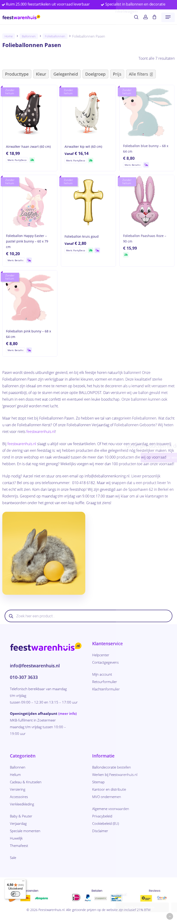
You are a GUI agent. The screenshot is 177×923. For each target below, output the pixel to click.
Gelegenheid (65, 74)
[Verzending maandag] (146, 165)
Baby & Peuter (21, 816)
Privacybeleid (102, 816)
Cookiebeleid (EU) (105, 823)
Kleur (41, 74)
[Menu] (23, 882)
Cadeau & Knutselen (25, 782)
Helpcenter (100, 655)
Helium (15, 774)
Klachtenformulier (106, 689)
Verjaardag (18, 823)
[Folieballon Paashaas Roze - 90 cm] (147, 202)
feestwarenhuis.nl (40, 431)
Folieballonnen (55, 36)
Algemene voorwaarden (110, 808)
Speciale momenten (25, 830)
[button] (168, 17)
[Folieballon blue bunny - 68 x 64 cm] (147, 112)
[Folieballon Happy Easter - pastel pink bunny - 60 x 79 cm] (30, 202)
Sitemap (98, 782)
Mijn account (102, 674)
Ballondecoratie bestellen (111, 767)
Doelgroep (95, 74)
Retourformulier (104, 681)
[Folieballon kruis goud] (88, 202)
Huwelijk (16, 838)
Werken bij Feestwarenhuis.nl (114, 774)
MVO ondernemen (106, 796)
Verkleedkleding (22, 804)
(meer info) (67, 713)
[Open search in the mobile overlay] (88, 615)
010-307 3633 (24, 677)
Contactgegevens (105, 662)
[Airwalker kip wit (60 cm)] (88, 112)
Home (9, 36)
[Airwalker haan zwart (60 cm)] (30, 112)
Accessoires (19, 796)
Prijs (117, 74)
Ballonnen (29, 36)
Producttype (17, 74)
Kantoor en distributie (109, 789)
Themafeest (19, 845)
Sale (13, 857)
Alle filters (138, 74)
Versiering (17, 789)
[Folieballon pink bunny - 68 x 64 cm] (30, 297)
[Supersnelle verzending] (32, 160)
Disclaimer (100, 830)
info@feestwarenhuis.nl (35, 666)
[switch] (15, 894)
